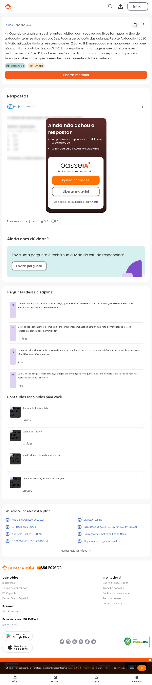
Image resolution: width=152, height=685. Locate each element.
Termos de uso (112, 598)
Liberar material (76, 191)
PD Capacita (9, 593)
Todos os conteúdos (14, 588)
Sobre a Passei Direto (115, 583)
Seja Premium (10, 611)
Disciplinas (8, 583)
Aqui (94, 202)
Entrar (138, 6)
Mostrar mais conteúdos (74, 551)
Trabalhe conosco (113, 588)
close (150, 660)
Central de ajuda (112, 603)
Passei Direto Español (15, 598)
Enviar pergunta (29, 266)
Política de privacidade (116, 593)
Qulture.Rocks (10, 624)
